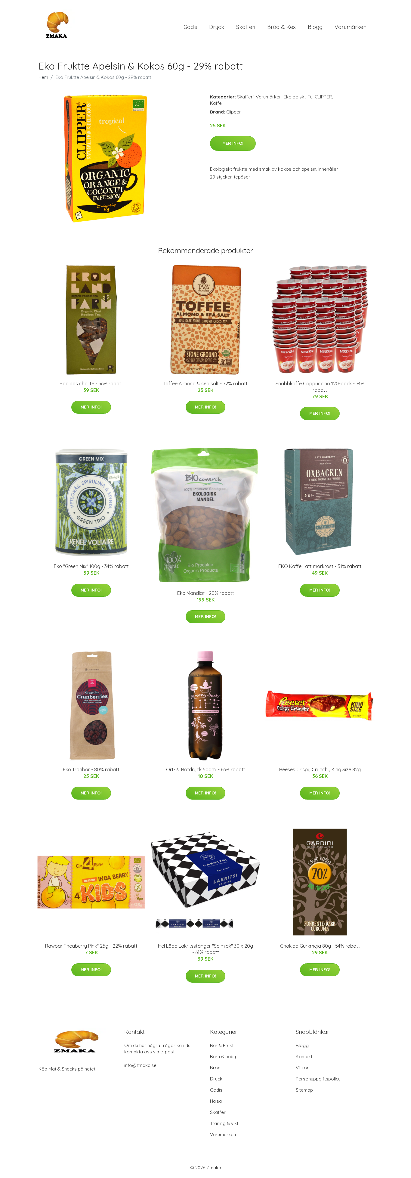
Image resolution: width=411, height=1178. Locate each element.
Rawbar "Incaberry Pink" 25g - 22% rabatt (91, 946)
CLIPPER (323, 97)
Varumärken (350, 26)
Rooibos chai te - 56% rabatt (91, 384)
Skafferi (245, 26)
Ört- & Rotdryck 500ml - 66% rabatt (205, 769)
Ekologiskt (295, 97)
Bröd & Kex (281, 26)
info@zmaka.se (140, 1065)
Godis (190, 26)
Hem (43, 77)
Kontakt (304, 1056)
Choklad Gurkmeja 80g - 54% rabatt (320, 946)
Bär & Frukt (221, 1045)
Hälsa (216, 1101)
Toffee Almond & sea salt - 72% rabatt (205, 384)
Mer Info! (232, 143)
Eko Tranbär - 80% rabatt (91, 769)
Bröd (215, 1068)
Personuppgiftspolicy (318, 1079)
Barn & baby (223, 1056)
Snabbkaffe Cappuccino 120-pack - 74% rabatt (320, 387)
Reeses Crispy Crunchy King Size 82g (320, 769)
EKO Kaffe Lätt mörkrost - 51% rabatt (320, 566)
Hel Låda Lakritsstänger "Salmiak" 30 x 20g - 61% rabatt (205, 949)
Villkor (302, 1068)
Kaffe (216, 103)
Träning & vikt (224, 1123)
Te (310, 97)
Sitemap (304, 1090)
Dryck (216, 26)
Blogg (315, 26)
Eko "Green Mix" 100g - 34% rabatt (91, 566)
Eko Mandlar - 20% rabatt (205, 593)
